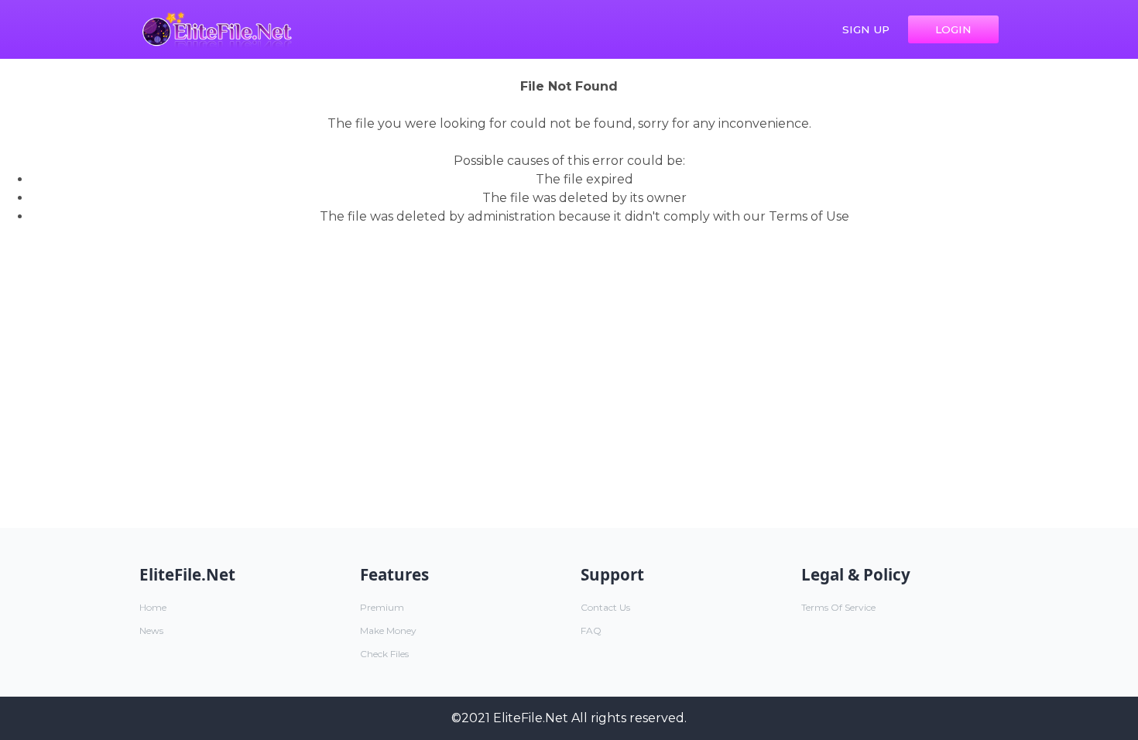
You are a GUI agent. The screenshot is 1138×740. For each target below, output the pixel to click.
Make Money (388, 630)
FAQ (591, 630)
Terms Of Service (838, 607)
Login (953, 29)
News (151, 630)
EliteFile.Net (530, 718)
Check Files (384, 653)
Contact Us (605, 607)
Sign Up (865, 29)
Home (152, 607)
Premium (382, 607)
